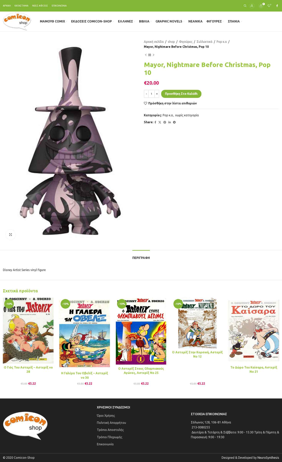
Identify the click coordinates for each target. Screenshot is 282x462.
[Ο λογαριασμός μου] (251, 6)
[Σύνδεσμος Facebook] (277, 5)
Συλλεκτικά (204, 41)
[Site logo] (17, 21)
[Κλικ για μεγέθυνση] (10, 234)
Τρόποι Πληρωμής (109, 437)
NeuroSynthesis (268, 457)
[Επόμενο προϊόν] (153, 55)
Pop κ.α (222, 41)
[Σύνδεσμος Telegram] (174, 122)
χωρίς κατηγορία (187, 115)
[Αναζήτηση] (244, 6)
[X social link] (159, 122)
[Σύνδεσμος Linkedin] (169, 122)
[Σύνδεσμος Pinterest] (164, 122)
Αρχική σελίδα (154, 41)
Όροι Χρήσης (106, 415)
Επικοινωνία (105, 444)
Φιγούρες (185, 41)
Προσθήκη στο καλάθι (181, 93)
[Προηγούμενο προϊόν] (146, 55)
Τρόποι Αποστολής (110, 429)
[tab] (141, 256)
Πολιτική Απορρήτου (111, 422)
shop (171, 41)
